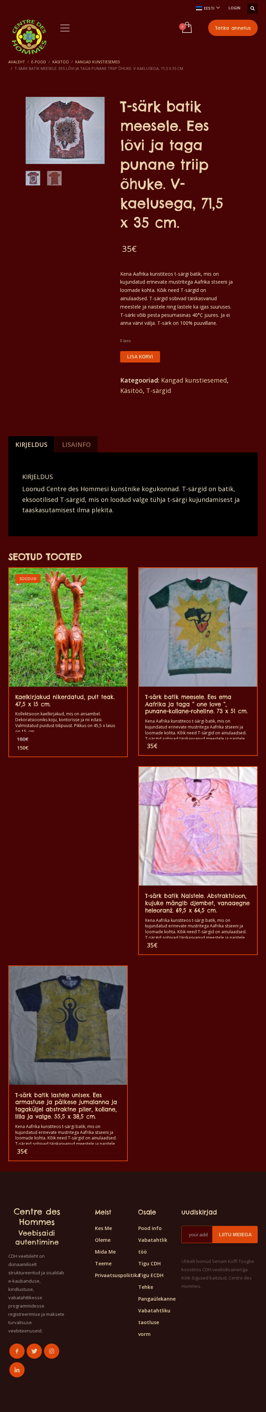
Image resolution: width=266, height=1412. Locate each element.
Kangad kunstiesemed (194, 380)
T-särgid (158, 390)
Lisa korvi (140, 356)
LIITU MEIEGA (235, 1234)
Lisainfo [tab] (76, 444)
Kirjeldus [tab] (31, 444)
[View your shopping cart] (186, 28)
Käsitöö (131, 390)
